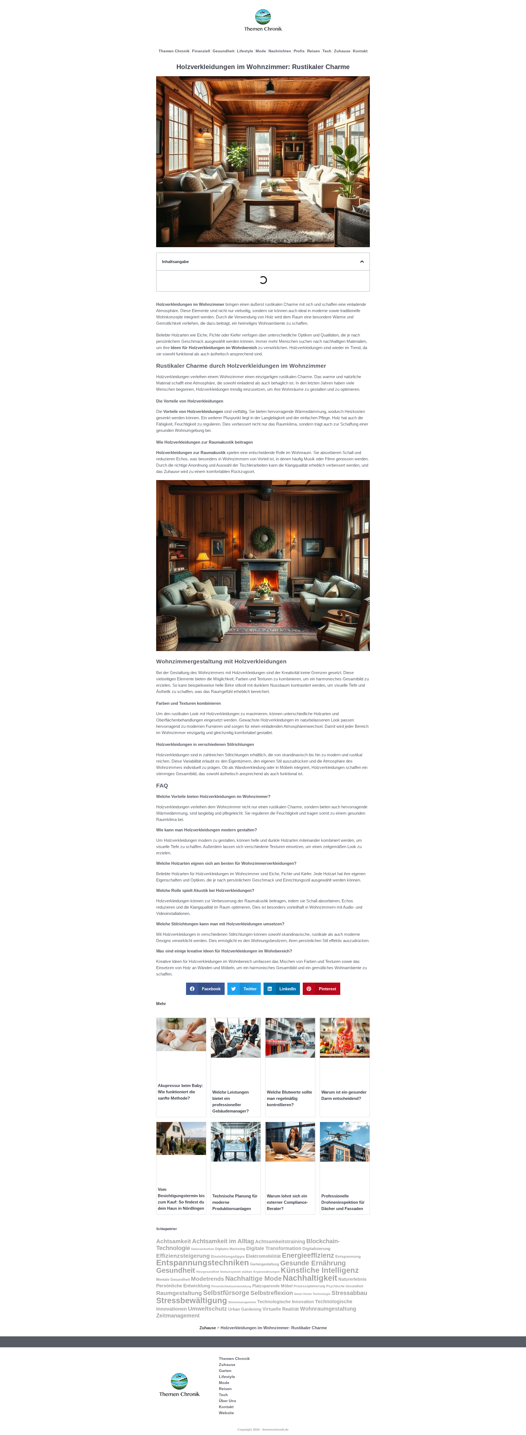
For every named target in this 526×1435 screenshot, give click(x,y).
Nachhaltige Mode (253, 1278)
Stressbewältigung (191, 1300)
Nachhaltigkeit (310, 1278)
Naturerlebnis (352, 1279)
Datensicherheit (202, 1249)
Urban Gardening (244, 1309)
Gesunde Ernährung (313, 1263)
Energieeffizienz (308, 1255)
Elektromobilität (263, 1256)
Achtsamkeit (173, 1241)
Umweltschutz (207, 1308)
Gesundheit (224, 51)
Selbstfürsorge (226, 1292)
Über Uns (227, 1401)
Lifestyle (245, 51)
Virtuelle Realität (280, 1309)
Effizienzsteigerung (183, 1256)
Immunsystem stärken (236, 1271)
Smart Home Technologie (312, 1294)
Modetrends (207, 1279)
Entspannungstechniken (202, 1262)
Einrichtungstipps (228, 1256)
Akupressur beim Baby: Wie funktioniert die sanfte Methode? (180, 1091)
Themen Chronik (174, 51)
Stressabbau (349, 1292)
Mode (261, 51)
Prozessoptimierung (309, 1286)
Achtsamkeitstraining (280, 1241)
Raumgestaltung (179, 1293)
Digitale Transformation (273, 1248)
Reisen (313, 51)
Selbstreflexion (271, 1292)
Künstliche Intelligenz (320, 1270)
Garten (225, 1370)
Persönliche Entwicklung (183, 1285)
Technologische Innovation (285, 1301)
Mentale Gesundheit (173, 1279)
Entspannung (348, 1256)
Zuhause (342, 51)
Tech (326, 51)
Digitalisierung (316, 1248)
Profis (299, 51)
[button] (362, 261)
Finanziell (201, 51)
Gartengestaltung (264, 1264)
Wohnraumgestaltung (328, 1309)
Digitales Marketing (230, 1249)
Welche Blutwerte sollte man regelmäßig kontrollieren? (289, 1098)
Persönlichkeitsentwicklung (231, 1286)
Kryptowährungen (266, 1271)
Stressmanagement (242, 1302)
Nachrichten (279, 51)
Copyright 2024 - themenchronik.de (263, 1429)
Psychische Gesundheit (344, 1286)
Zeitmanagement (178, 1316)
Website (226, 1413)
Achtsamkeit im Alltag (223, 1241)
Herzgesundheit (207, 1271)
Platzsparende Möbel (272, 1285)
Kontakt (360, 51)
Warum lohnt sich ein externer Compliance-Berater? (287, 1202)
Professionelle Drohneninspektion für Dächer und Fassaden (343, 1202)
